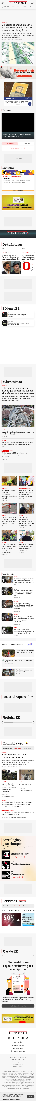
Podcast (10, 321)
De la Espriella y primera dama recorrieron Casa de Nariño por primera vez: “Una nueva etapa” (26, 521)
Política (12, 451)
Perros (15, 588)
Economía (4, 22)
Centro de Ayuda (18, 1064)
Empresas (4, 488)
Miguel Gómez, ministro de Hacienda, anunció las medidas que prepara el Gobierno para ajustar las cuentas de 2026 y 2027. (18, 35)
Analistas (4, 752)
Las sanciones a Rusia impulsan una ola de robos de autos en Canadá (18, 433)
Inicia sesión (6, 182)
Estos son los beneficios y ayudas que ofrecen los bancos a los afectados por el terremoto (18, 390)
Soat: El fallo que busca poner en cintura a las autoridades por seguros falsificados (26, 493)
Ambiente (16, 627)
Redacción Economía (16, 40)
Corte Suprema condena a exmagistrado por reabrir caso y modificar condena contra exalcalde (24, 606)
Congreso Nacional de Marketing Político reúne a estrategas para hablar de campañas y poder (10, 257)
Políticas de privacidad (18, 1062)
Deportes (10, 313)
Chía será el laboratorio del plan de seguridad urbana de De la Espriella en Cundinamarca (9, 548)
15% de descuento (28, 910)
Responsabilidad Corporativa (18, 1057)
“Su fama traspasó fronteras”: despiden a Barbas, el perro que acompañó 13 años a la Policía (23, 593)
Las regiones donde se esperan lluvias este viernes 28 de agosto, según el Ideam (24, 631)
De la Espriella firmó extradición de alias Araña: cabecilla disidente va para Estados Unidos (17, 803)
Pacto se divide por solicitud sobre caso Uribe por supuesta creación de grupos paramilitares (24, 619)
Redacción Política (16, 807)
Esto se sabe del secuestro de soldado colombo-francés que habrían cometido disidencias (9, 788)
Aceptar (30, 1097)
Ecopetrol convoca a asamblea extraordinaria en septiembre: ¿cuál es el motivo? (9, 494)
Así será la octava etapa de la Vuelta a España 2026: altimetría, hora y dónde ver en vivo (9, 520)
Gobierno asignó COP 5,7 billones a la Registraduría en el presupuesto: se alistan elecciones (16, 455)
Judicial (29, 488)
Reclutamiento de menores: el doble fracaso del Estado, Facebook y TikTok (18, 814)
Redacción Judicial (9, 796)
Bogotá (4, 440)
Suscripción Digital (18, 1048)
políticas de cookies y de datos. (11, 1099)
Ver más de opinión (16, 148)
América (4, 430)
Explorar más (19, 857)
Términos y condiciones (18, 1059)
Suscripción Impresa (18, 1045)
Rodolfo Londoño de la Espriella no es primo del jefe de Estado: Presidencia (26, 547)
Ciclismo (4, 515)
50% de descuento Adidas (10, 910)
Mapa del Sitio (18, 1042)
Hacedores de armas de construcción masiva (14, 756)
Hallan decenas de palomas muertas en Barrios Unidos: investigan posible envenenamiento (17, 443)
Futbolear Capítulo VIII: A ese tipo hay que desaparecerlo (19, 324)
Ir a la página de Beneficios (18, 1006)
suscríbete (15, 182)
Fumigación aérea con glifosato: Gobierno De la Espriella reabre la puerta (17, 135)
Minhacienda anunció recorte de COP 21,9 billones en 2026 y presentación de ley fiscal (17, 27)
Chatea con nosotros (19, 1051)
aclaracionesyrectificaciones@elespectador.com (18, 1080)
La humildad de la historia (25, 785)
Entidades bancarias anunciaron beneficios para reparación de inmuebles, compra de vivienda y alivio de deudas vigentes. (18, 398)
